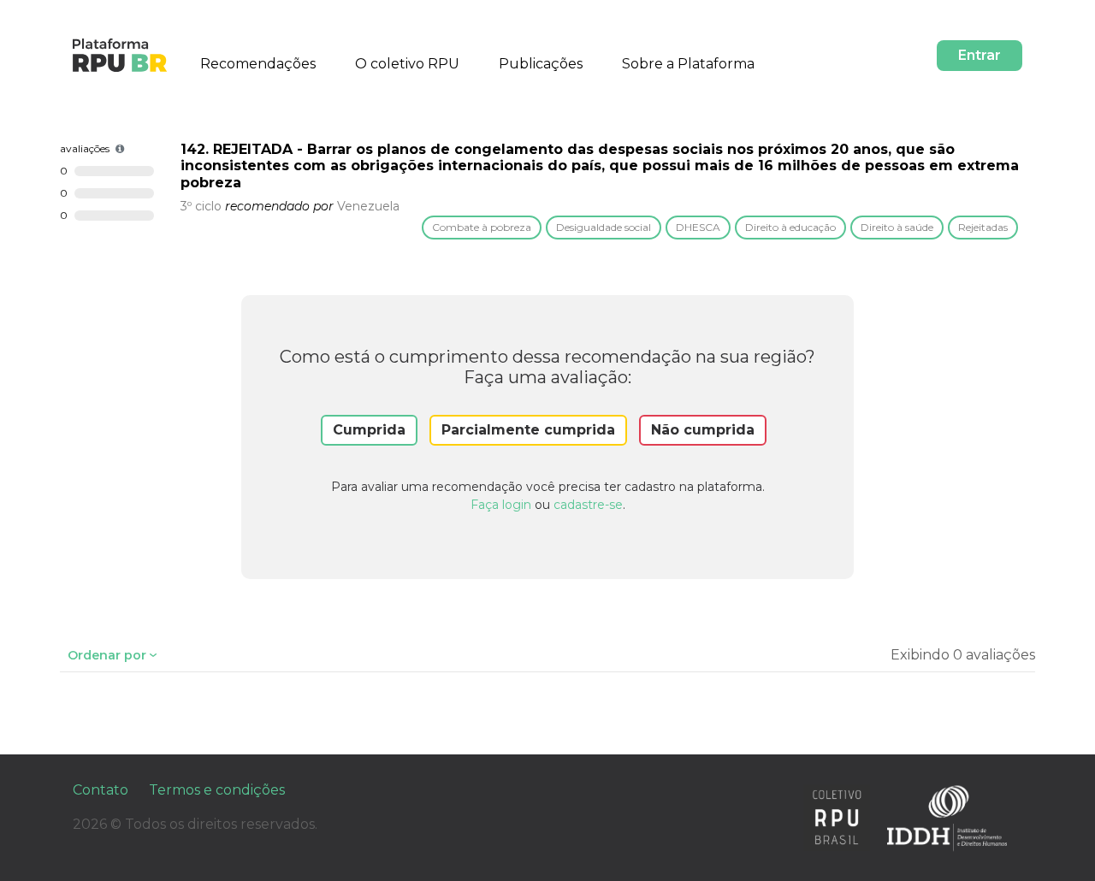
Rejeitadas (983, 227)
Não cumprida (703, 430)
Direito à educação (790, 227)
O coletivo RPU (407, 64)
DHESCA (698, 227)
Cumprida (369, 430)
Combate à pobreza (481, 227)
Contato (100, 790)
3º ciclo (201, 206)
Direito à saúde (897, 227)
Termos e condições (217, 790)
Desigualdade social (603, 227)
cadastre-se (588, 504)
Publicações (541, 64)
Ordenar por (107, 655)
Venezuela (368, 206)
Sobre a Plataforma (688, 64)
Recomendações (258, 64)
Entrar (979, 55)
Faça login (501, 504)
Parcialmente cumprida (528, 430)
